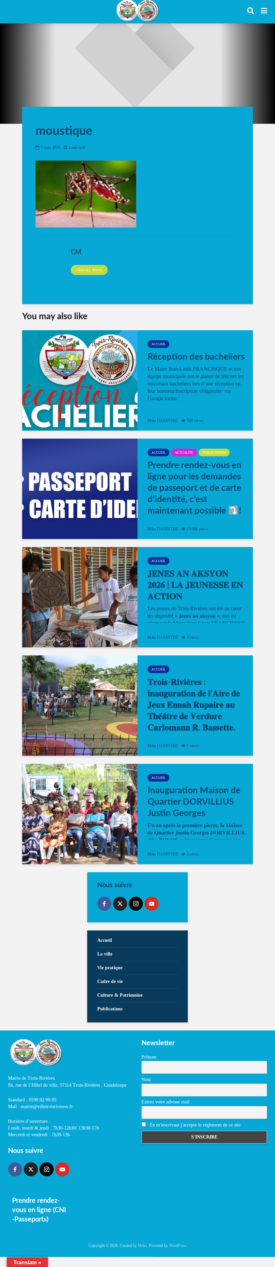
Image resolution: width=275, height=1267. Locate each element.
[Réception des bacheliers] (80, 380)
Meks (142, 1245)
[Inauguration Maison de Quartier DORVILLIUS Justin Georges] (80, 814)
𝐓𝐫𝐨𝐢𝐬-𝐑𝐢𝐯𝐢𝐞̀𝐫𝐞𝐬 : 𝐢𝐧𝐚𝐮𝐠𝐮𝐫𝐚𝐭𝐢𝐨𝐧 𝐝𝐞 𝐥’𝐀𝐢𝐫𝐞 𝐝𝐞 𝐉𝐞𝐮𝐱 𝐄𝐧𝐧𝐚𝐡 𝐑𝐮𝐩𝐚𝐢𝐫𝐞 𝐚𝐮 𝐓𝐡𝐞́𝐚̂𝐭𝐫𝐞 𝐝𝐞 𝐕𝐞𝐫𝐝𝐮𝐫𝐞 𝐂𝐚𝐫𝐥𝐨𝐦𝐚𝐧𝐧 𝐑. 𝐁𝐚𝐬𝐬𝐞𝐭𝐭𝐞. (194, 705)
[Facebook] (104, 904)
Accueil (158, 344)
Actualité (184, 452)
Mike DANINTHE (163, 420)
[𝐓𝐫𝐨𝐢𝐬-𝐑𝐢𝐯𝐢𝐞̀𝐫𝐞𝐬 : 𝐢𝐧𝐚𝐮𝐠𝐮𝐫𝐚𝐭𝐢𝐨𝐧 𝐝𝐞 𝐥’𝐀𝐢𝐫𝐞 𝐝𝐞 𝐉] (80, 705)
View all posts (89, 270)
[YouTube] (152, 904)
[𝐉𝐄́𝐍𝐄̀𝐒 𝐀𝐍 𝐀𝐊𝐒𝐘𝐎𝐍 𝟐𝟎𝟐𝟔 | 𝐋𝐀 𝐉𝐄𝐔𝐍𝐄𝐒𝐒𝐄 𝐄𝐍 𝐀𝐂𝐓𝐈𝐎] (80, 597)
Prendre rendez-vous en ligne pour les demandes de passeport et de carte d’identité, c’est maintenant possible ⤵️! (194, 488)
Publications (214, 452)
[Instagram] (136, 904)
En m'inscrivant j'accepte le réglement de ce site (194, 1124)
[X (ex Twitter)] (120, 904)
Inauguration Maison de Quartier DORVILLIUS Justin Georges (194, 802)
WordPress (177, 1245)
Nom (146, 1079)
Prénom (149, 1057)
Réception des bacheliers (196, 357)
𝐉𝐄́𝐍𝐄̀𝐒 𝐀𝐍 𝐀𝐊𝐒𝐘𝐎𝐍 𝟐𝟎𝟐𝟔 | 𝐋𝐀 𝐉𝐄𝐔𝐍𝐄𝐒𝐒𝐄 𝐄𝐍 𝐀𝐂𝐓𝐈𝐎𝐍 (195, 585)
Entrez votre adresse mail (165, 1101)
